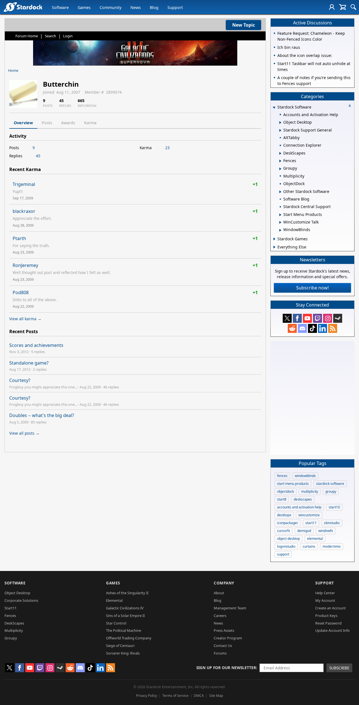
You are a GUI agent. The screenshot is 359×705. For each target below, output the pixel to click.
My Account (325, 600)
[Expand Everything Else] (274, 247)
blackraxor (24, 211)
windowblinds (305, 475)
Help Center (325, 592)
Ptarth (19, 238)
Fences (10, 615)
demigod (304, 530)
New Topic (243, 25)
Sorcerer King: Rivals (123, 653)
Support (175, 7)
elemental (315, 538)
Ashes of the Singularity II (127, 592)
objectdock (285, 491)
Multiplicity (13, 630)
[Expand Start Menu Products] (280, 214)
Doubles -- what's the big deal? (41, 415)
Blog (154, 7)
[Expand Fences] (280, 161)
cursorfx (283, 530)
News (135, 7)
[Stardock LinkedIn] (322, 328)
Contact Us (223, 645)
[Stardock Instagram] (328, 318)
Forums (220, 653)
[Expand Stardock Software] (274, 108)
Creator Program (228, 638)
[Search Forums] (353, 7)
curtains (309, 546)
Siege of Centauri (120, 645)
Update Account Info (332, 630)
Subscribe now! (312, 288)
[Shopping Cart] (342, 7)
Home (13, 70)
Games (84, 7)
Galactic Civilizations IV (125, 607)
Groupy (10, 638)
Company (224, 583)
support (283, 554)
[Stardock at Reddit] (292, 328)
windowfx (325, 530)
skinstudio (332, 522)
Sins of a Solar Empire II (125, 615)
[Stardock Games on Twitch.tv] (317, 318)
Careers (220, 615)
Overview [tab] (23, 122)
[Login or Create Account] (332, 7)
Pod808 (21, 292)
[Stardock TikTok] (312, 328)
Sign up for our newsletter (226, 667)
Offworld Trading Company (128, 638)
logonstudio (286, 546)
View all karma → (25, 318)
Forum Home (26, 35)
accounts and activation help (299, 507)
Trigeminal (24, 184)
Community (110, 7)
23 (167, 147)
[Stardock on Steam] (338, 318)
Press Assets (224, 630)
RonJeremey (25, 265)
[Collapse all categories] (349, 106)
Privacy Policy (146, 695)
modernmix (331, 546)
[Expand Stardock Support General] (280, 130)
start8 (281, 499)
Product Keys (326, 615)
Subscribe (339, 668)
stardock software (330, 483)
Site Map (216, 695)
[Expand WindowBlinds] (280, 230)
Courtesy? (19, 380)
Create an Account (330, 607)
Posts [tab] (47, 122)
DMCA (199, 695)
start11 (311, 522)
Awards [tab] (68, 122)
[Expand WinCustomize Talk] (280, 222)
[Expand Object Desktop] (280, 122)
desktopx (284, 515)
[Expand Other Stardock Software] (280, 191)
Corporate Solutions (21, 600)
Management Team (230, 607)
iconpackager (287, 522)
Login (68, 35)
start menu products (293, 483)
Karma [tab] (90, 122)
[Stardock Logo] (23, 7)
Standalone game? (29, 363)
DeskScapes (14, 623)
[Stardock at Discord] (302, 328)
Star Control (116, 623)
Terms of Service (175, 695)
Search (50, 35)
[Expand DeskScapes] (280, 153)
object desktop (288, 538)
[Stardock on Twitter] (287, 318)
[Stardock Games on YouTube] (307, 318)
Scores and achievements (36, 345)
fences (282, 475)
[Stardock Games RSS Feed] (333, 328)
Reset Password (328, 623)
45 (38, 155)
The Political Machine (123, 630)
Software (60, 7)
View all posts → (24, 433)
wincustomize (309, 515)
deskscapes (303, 499)
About (219, 592)
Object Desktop (17, 592)
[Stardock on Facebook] (297, 318)
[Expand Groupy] (280, 168)
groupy (330, 491)
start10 (334, 507)
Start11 (10, 607)
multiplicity (309, 491)
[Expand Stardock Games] (274, 239)
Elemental (114, 600)
